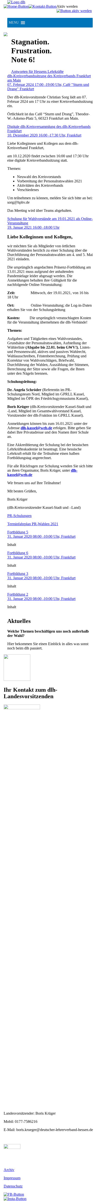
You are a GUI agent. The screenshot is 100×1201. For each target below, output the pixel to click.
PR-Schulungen (19, 516)
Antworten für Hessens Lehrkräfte (37, 71)
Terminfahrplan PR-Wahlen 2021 (32, 524)
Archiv (9, 1170)
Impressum (12, 1178)
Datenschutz (13, 1186)
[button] (14, 23)
